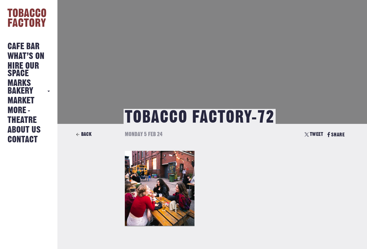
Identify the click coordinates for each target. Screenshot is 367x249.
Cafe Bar (23, 46)
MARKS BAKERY (20, 87)
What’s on (25, 56)
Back (86, 134)
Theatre (22, 120)
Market (20, 101)
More (16, 110)
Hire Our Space (23, 69)
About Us (24, 130)
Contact (22, 140)
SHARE (338, 134)
